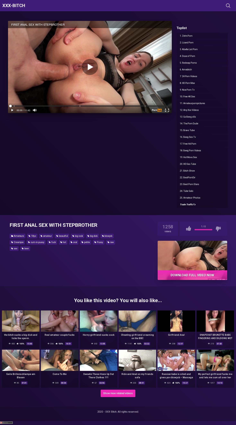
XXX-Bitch (13, 5)
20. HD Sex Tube (188, 164)
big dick (93, 236)
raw (112, 242)
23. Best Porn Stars (189, 184)
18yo (33, 236)
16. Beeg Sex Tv (188, 137)
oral (75, 242)
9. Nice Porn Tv (187, 90)
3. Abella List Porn (188, 49)
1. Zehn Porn (186, 36)
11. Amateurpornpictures (192, 103)
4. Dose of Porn (187, 56)
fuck (53, 242)
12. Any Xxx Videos (189, 110)
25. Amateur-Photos (190, 197)
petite (87, 242)
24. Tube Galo (186, 191)
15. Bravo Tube (187, 130)
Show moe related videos (118, 393)
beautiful (63, 236)
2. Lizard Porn (186, 42)
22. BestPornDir (187, 177)
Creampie (18, 242)
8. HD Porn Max (187, 83)
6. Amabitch (186, 69)
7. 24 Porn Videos (188, 76)
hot (64, 242)
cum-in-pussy (37, 242)
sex (15, 248)
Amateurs (18, 236)
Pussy (99, 242)
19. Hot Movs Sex (188, 157)
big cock (78, 236)
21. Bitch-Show (187, 170)
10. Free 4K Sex (187, 96)
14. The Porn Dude (189, 123)
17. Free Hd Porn (188, 143)
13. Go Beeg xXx (188, 116)
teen (26, 248)
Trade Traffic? (187, 204)
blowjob (108, 236)
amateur (47, 236)
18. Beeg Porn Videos (190, 150)
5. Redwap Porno (188, 63)
